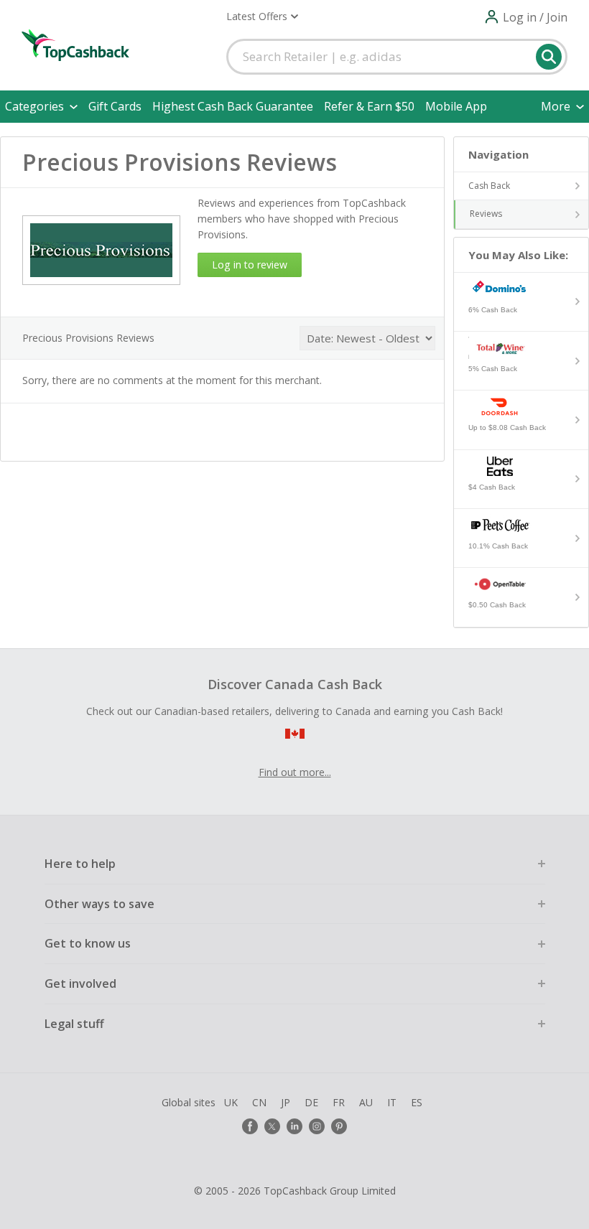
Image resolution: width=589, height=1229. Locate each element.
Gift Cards (115, 106)
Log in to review (249, 264)
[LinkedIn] (294, 1126)
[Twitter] (272, 1126)
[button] (262, 16)
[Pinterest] (339, 1126)
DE (311, 1102)
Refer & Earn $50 (369, 106)
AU (366, 1102)
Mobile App (456, 106)
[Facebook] (250, 1126)
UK (231, 1102)
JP (285, 1102)
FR (339, 1102)
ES (416, 1102)
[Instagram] (317, 1126)
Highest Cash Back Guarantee (232, 106)
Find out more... (295, 772)
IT (391, 1102)
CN (259, 1102)
